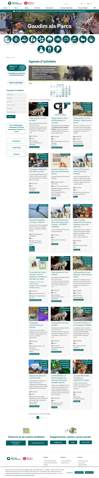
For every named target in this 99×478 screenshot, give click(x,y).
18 (51, 94)
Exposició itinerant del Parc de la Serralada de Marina (60, 171)
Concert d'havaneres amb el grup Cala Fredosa (81, 171)
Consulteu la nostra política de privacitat (24, 475)
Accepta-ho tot (79, 472)
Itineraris (16, 154)
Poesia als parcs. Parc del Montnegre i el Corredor (60, 120)
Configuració (69, 472)
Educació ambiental (82, 8)
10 (69, 90)
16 (66, 92)
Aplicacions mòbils (82, 464)
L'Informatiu (37, 8)
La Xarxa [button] (5, 8)
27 (57, 96)
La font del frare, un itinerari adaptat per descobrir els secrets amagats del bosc (59, 379)
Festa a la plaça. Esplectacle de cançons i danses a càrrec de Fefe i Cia (82, 223)
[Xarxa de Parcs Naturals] (21, 3)
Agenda (26, 8)
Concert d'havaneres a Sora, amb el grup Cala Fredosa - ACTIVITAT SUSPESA (60, 223)
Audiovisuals (16, 147)
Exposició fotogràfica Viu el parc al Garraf (37, 221)
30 (66, 96)
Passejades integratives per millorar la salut (38, 170)
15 (63, 92)
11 (51, 92)
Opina (72, 442)
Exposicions (16, 141)
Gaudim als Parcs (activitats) (16, 443)
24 (69, 94)
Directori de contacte (83, 461)
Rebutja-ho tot (89, 472)
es (91, 3)
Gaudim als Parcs (65, 463)
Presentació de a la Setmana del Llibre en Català (38, 275)
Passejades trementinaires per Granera (36, 325)
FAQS (94, 8)
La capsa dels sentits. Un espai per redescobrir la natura (81, 378)
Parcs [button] (16, 8)
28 (60, 96)
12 (54, 92)
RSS (31, 83)
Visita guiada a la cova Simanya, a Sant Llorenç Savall (82, 120)
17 (69, 92)
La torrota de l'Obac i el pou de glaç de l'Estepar (82, 324)
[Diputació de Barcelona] (20, 458)
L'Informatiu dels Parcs (38, 443)
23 (66, 94)
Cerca (10, 116)
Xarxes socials (86, 442)
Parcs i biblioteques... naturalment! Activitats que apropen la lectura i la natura (16, 128)
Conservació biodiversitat (66, 8)
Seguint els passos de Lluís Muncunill (37, 377)
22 (63, 94)
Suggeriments (58, 442)
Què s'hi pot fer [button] (49, 8)
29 (63, 96)
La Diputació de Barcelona (50, 461)
